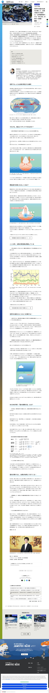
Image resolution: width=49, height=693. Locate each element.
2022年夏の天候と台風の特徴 (31, 33)
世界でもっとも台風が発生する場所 (17, 53)
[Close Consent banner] (47, 674)
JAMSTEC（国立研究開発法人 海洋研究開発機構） (19, 34)
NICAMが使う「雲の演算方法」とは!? (17, 61)
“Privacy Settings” (8, 679)
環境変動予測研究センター (23, 36)
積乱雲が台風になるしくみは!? (16, 56)
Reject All (24, 686)
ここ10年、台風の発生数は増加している (18, 58)
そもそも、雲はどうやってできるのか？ (18, 55)
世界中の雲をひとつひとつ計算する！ (17, 59)
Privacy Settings (24, 684)
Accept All (24, 688)
